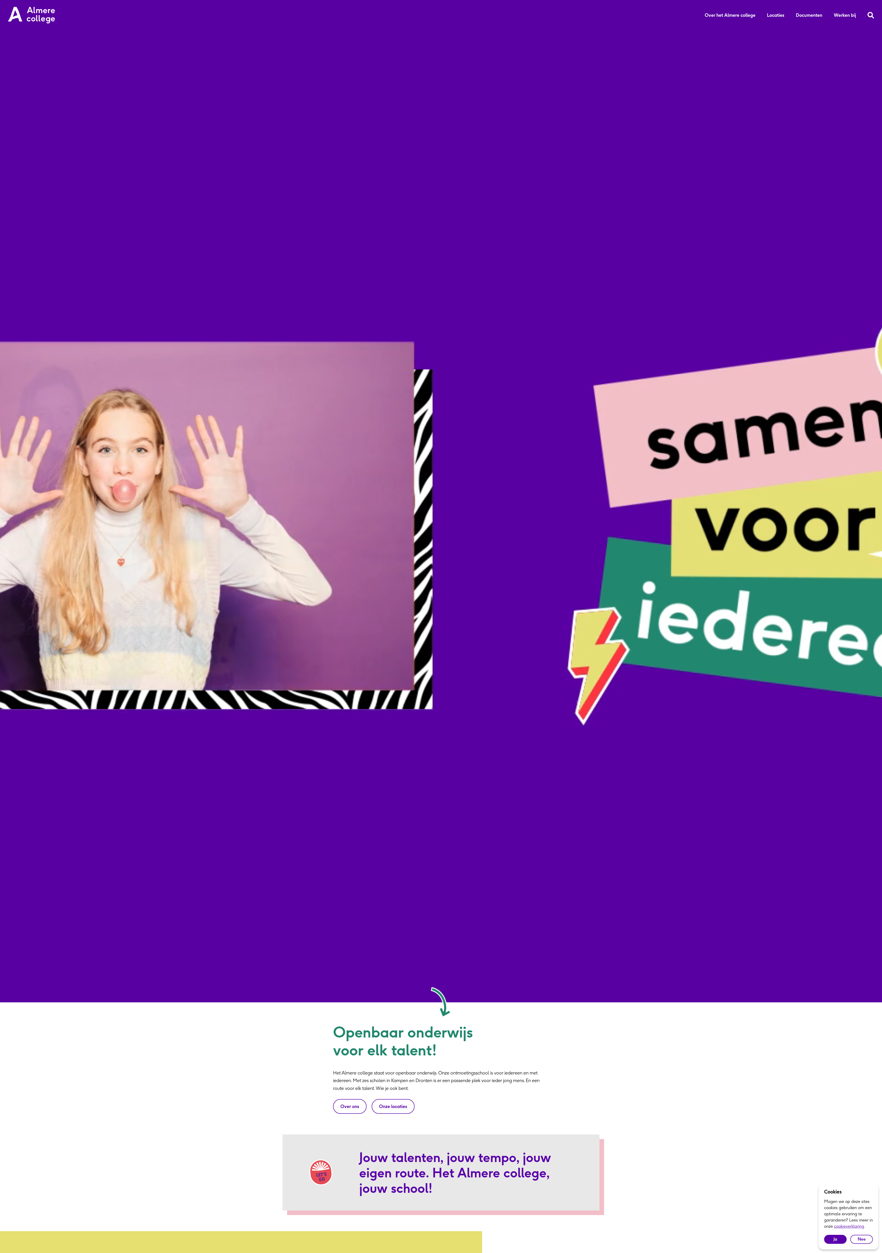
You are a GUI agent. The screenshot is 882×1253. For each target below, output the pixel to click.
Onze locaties (393, 1106)
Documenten (809, 15)
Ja (835, 1239)
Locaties (775, 15)
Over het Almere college (730, 15)
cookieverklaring (849, 1226)
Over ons (349, 1106)
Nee (862, 1239)
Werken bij (845, 15)
